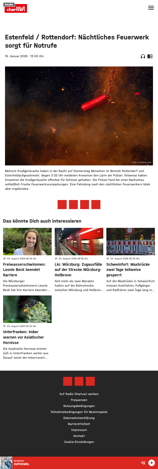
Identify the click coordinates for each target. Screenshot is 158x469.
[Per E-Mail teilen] (95, 204)
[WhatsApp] (90, 381)
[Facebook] (67, 381)
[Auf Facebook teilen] (62, 204)
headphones (143, 56)
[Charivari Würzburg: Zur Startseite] (15, 7)
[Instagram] (79, 381)
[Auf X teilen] (73, 204)
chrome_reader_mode (150, 56)
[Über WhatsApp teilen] (84, 204)
